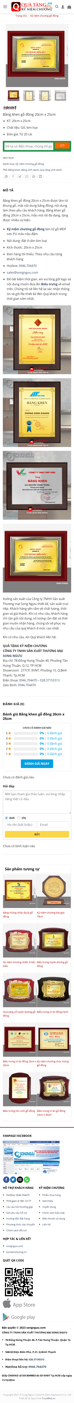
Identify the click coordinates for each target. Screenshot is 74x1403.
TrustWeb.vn (48, 1398)
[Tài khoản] (63, 6)
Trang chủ (21, 15)
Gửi (37, 834)
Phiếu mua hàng (51, 1195)
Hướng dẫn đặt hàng (18, 1218)
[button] (5, 6)
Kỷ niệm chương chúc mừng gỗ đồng (53, 1063)
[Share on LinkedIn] (40, 177)
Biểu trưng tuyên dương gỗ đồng (52, 964)
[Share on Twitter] (20, 177)
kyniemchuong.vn (16, 1252)
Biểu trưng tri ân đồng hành (52, 1012)
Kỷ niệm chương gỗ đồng (44, 15)
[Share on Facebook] (13, 177)
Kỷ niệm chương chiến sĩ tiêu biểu (19, 964)
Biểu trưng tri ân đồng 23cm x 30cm (19, 1063)
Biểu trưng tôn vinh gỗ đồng (19, 1111)
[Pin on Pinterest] (34, 177)
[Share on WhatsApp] (6, 177)
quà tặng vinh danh (51, 170)
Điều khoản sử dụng (53, 1218)
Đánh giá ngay (37, 764)
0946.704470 (28, 266)
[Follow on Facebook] (6, 1179)
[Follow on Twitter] (13, 1179)
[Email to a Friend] (27, 177)
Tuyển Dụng (49, 1207)
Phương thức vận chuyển (20, 1224)
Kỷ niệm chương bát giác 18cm (51, 914)
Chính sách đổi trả (16, 1230)
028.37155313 (50, 680)
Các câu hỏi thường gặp (19, 1207)
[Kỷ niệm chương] (10, 107)
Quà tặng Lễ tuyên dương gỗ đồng (19, 1013)
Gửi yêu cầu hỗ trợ (16, 1212)
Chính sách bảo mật (53, 1212)
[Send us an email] (20, 1179)
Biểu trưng (49, 284)
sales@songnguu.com (22, 272)
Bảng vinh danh (30, 170)
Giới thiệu (47, 1201)
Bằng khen (14, 170)
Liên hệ (46, 1224)
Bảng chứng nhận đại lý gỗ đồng (18, 914)
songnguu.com (14, 1246)
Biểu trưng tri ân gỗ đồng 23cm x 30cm (51, 1112)
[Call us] (27, 1179)
